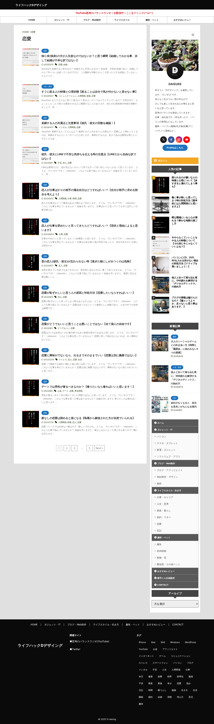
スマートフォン (160, 662)
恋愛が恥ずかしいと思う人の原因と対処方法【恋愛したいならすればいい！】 (88, 292)
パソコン (161, 436)
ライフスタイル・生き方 (169, 490)
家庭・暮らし (164, 510)
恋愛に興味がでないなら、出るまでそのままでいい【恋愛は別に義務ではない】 (89, 355)
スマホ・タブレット (167, 443)
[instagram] (179, 139)
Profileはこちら (175, 147)
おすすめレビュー (182, 20)
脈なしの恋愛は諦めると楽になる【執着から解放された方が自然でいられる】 (88, 418)
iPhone (142, 642)
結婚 (65, 64)
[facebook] (171, 139)
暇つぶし (162, 690)
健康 (150, 676)
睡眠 (141, 697)
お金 (60, 391)
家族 (89, 96)
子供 (141, 683)
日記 (159, 530)
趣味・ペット (152, 20)
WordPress (190, 642)
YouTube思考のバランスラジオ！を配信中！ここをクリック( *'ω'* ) (101, 13)
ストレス (63, 359)
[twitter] (163, 139)
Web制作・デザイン (167, 476)
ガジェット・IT (61, 20)
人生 (164, 669)
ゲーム (162, 656)
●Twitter (75, 649)
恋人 (65, 163)
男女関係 (79, 391)
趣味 (159, 544)
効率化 (180, 676)
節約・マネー (164, 517)
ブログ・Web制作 (92, 20)
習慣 (169, 697)
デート (66, 391)
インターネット (146, 656)
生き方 (184, 690)
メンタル (63, 127)
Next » (99, 448)
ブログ (190, 662)
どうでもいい (64, 328)
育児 (191, 697)
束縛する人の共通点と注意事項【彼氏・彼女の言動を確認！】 (78, 123)
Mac (153, 642)
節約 (150, 697)
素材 (159, 483)
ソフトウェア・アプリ (168, 456)
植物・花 (161, 557)
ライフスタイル (122, 20)
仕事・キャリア (165, 497)
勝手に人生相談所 (166, 578)
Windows (175, 642)
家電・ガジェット (166, 449)
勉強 (191, 676)
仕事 (70, 198)
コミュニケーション (68, 96)
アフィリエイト (170, 649)
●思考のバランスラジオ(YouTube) (89, 641)
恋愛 (60, 64)
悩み (188, 683)
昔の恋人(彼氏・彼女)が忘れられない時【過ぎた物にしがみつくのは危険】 (86, 261)
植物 (174, 690)
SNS (163, 642)
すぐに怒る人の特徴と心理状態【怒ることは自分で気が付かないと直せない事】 (89, 91)
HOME (31, 20)
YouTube (143, 649)
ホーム (160, 422)
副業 (160, 676)
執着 (69, 422)
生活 (80, 359)
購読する (162, 160)
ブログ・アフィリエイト (170, 470)
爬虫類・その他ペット (168, 564)
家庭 (150, 683)
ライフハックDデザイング (31, 5)
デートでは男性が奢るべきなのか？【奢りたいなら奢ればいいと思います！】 (88, 386)
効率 (169, 676)
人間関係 (82, 96)
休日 (141, 676)
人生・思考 (163, 503)
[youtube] (186, 139)
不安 (60, 163)
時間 (150, 690)
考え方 (180, 697)
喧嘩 (75, 198)
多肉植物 (161, 550)
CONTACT (163, 585)
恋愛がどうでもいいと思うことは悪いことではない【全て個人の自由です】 (86, 324)
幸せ (169, 683)
